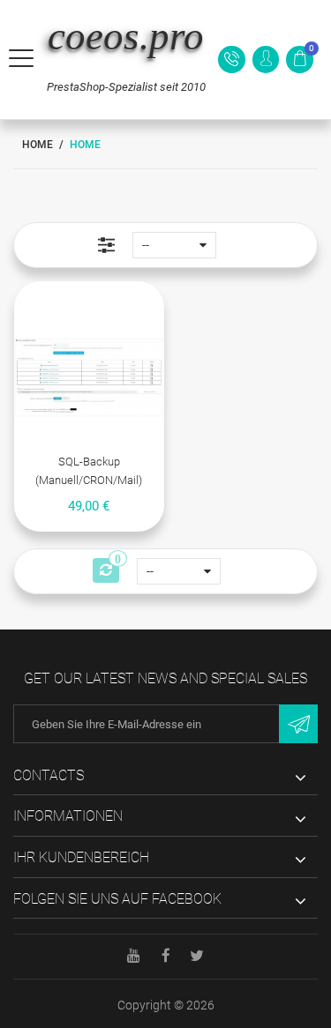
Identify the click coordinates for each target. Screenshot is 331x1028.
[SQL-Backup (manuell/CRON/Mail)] (89, 377)
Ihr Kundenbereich (81, 857)
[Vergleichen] (107, 300)
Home (37, 144)
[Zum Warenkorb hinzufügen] (70, 300)
